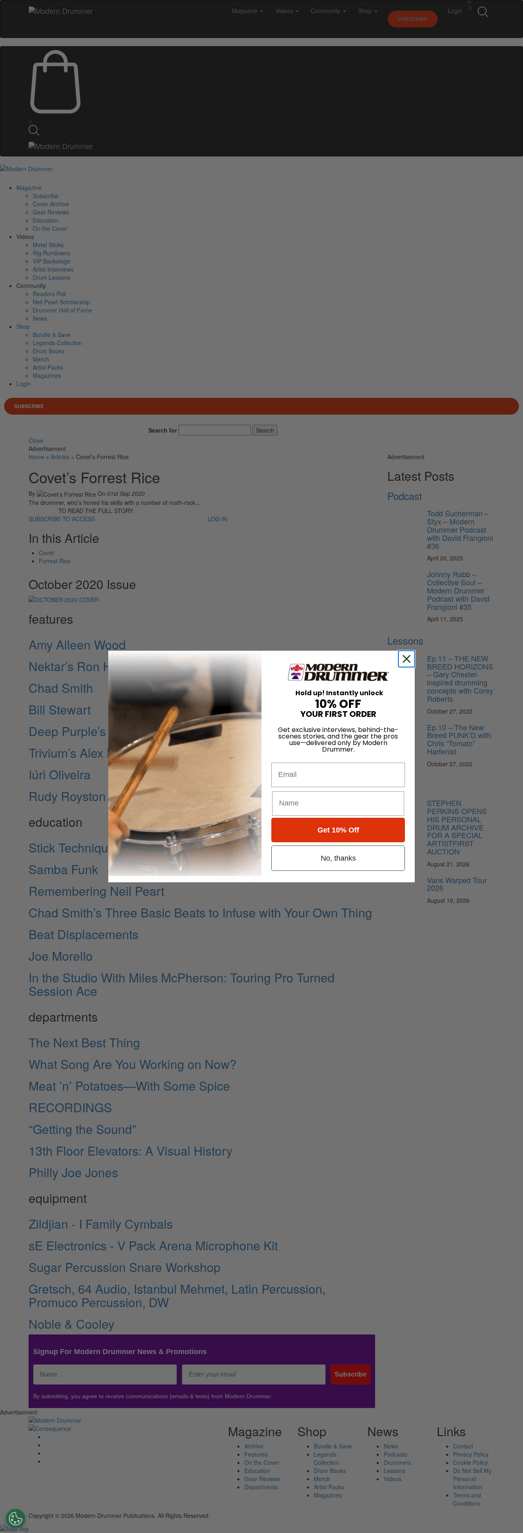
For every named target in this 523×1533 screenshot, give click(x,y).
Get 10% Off (338, 830)
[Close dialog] (408, 659)
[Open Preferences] (15, 1518)
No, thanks (338, 858)
